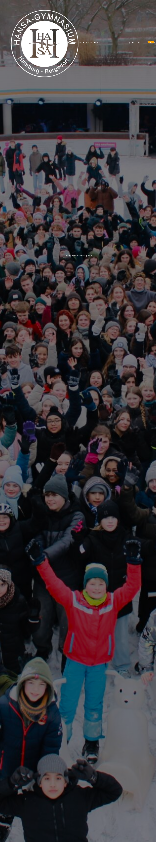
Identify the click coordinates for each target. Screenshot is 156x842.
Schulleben (89, 42)
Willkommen (66, 42)
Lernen (81, 42)
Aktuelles (74, 42)
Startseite (57, 42)
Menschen (97, 42)
